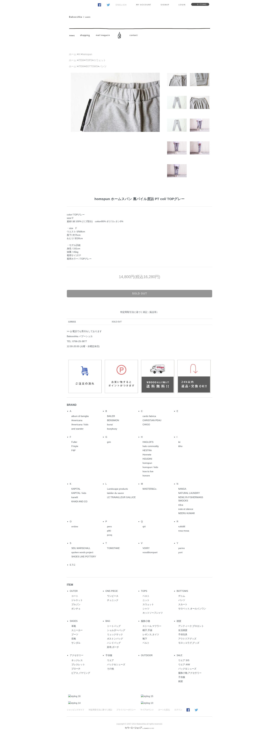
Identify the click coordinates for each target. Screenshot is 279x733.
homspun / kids (150, 467)
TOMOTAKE (113, 548)
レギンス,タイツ (151, 634)
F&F (73, 450)
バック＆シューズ (116, 664)
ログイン (178, 710)
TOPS (89, 60)
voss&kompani (150, 552)
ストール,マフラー (152, 626)
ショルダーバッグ (116, 630)
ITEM (81, 60)
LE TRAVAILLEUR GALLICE (121, 497)
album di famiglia (80, 416)
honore (146, 475)
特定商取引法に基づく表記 (100, 710)
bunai (110, 424)
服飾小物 (145, 621)
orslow (74, 526)
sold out (139, 293)
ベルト (146, 643)
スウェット (100, 60)
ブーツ (74, 634)
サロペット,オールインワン (192, 608)
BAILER (111, 416)
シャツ (146, 608)
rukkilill (181, 526)
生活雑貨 (182, 630)
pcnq (109, 535)
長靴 (73, 638)
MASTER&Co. (150, 489)
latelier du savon (115, 493)
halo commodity (151, 446)
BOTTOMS (92, 66)
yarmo (181, 548)
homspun (87, 54)
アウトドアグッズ (187, 638)
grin (109, 442)
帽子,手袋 (147, 630)
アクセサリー (76, 655)
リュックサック (115, 634)
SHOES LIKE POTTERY (83, 556)
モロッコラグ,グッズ (188, 643)
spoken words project (82, 552)
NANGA (182, 489)
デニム (181, 596)
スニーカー (77, 630)
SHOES (74, 621)
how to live (148, 471)
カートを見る (164, 710)
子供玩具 (182, 634)
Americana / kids (79, 424)
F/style (74, 446)
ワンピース (112, 596)
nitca (180, 505)
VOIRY (146, 548)
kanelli (74, 497)
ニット (146, 600)
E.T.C (72, 564)
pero (109, 526)
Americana (76, 420)
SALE (179, 655)
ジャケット (77, 600)
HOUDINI (147, 458)
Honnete (147, 454)
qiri (144, 526)
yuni (180, 552)
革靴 (73, 626)
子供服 (108, 655)
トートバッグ (114, 626)
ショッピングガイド (75, 710)
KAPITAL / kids (78, 493)
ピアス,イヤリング (80, 673)
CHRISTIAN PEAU (152, 420)
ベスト (146, 596)
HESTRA (147, 450)
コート (74, 596)
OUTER (74, 591)
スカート (182, 604)
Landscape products (117, 489)
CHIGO (146, 424)
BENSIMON (113, 420)
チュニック (112, 600)
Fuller (74, 442)
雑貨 (179, 621)
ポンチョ (75, 608)
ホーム (72, 54)
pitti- (109, 530)
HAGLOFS (148, 442)
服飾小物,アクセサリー (190, 673)
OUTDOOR (147, 655)
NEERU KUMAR (186, 513)
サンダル (75, 643)
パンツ (102, 66)
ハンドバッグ (114, 643)
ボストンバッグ (115, 638)
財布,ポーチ (113, 647)
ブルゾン (75, 604)
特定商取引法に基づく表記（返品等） (139, 312)
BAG (107, 621)
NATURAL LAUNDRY (189, 493)
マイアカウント (147, 710)
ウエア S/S (183, 660)
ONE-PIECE (111, 591)
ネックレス (77, 660)
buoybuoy (112, 428)
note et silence (185, 509)
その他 (110, 668)
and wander (77, 428)
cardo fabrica (149, 416)
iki (179, 442)
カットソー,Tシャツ (153, 612)
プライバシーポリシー (126, 710)
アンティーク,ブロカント (191, 626)
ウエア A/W (184, 664)
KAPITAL (75, 489)
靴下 (145, 638)
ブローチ (75, 668)
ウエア (110, 660)
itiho (180, 446)
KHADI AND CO (79, 501)
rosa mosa (183, 530)
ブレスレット (78, 664)
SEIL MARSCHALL (80, 548)
